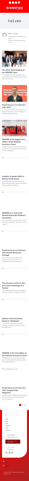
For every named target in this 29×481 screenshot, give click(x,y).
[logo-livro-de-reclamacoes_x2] (8, 461)
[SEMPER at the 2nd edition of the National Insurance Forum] (14, 342)
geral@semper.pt (10, 449)
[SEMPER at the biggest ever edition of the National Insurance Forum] (14, 128)
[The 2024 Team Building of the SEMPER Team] (14, 59)
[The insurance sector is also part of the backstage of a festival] (14, 274)
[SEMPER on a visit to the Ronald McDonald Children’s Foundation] (14, 200)
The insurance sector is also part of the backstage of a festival (13, 285)
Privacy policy (15, 472)
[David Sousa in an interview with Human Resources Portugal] (14, 238)
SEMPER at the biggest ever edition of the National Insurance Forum (13, 141)
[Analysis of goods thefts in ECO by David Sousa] (14, 165)
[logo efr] (6, 465)
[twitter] (6, 453)
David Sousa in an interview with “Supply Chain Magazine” (14, 390)
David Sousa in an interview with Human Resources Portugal (14, 252)
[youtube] (12, 453)
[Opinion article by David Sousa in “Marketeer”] (14, 307)
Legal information (7, 474)
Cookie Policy (21, 472)
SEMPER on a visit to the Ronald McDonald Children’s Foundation (14, 215)
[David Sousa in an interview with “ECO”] (14, 93)
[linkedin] (9, 453)
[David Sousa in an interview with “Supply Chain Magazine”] (14, 376)
